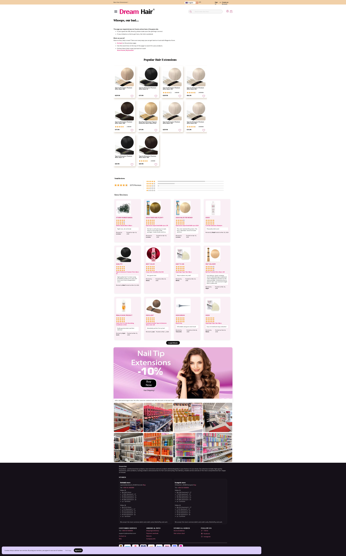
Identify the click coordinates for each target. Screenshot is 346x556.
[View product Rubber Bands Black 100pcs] (123, 216)
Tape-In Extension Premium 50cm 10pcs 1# (147, 88)
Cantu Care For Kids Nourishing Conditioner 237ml (125, 324)
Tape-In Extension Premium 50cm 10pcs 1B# (123, 122)
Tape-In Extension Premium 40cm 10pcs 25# (195, 122)
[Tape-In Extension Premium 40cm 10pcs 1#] (124, 145)
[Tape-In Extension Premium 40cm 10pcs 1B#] (148, 145)
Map (144, 485)
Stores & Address (179, 531)
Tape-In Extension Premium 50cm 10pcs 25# (195, 88)
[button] (199, 2)
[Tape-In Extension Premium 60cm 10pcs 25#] (172, 76)
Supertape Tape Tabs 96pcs (184, 272)
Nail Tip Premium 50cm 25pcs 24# (215, 272)
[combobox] (205, 11)
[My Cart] (231, 11)
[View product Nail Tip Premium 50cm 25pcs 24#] (213, 262)
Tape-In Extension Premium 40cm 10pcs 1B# (147, 156)
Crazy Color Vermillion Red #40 (155, 272)
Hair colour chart (179, 533)
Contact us (122, 536)
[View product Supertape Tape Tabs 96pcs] (183, 262)
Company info (151, 539)
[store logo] (137, 11)
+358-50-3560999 (128, 487)
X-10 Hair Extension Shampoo (214, 225)
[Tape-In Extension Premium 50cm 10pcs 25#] (196, 76)
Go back (119, 43)
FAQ (120, 539)
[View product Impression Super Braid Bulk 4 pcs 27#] (153, 216)
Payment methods (152, 533)
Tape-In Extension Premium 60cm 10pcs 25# (171, 88)
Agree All (78, 550)
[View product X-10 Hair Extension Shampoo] (213, 216)
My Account (130, 50)
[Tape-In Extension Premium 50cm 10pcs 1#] (148, 76)
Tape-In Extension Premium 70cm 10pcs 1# (127, 272)
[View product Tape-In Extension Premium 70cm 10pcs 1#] (123, 262)
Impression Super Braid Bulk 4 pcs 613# (187, 225)
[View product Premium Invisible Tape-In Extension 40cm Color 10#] (153, 313)
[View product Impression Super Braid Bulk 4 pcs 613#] (183, 216)
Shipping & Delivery (152, 531)
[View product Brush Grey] (183, 313)
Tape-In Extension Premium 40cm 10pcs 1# (123, 156)
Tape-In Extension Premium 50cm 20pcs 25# (171, 122)
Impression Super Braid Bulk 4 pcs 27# (157, 225)
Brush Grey (179, 323)
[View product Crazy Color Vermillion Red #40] (153, 262)
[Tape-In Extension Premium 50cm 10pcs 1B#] (124, 111)
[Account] (227, 11)
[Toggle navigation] (116, 11)
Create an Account (225, 3)
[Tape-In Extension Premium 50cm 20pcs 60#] (124, 76)
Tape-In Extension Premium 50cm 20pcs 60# (123, 88)
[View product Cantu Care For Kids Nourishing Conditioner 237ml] (123, 313)
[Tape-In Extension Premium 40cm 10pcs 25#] (196, 111)
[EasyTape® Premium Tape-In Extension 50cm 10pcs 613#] (148, 111)
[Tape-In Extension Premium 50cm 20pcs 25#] (172, 111)
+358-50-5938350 (183, 487)
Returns (149, 536)
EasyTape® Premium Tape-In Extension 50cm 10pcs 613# (148, 122)
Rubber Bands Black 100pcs (124, 225)
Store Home (121, 50)
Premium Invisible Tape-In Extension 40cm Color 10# (156, 324)
